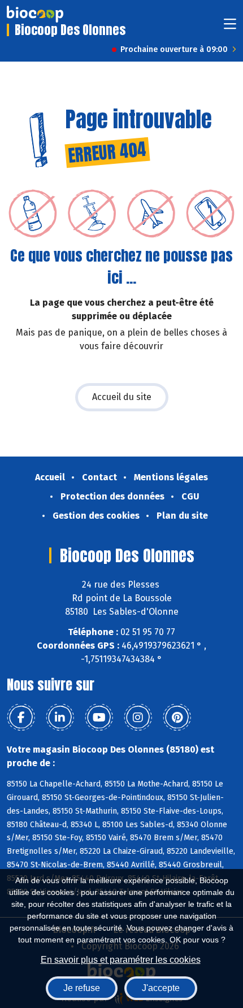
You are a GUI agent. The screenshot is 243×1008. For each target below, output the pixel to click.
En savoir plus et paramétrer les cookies (121, 959)
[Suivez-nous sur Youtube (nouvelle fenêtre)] (99, 717)
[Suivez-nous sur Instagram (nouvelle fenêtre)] (138, 717)
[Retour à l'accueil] (35, 14)
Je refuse (81, 988)
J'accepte (161, 988)
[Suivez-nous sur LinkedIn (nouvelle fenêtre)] (60, 717)
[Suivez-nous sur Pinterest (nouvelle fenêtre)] (177, 717)
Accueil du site (121, 397)
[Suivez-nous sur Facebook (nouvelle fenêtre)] (21, 717)
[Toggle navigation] (230, 27)
